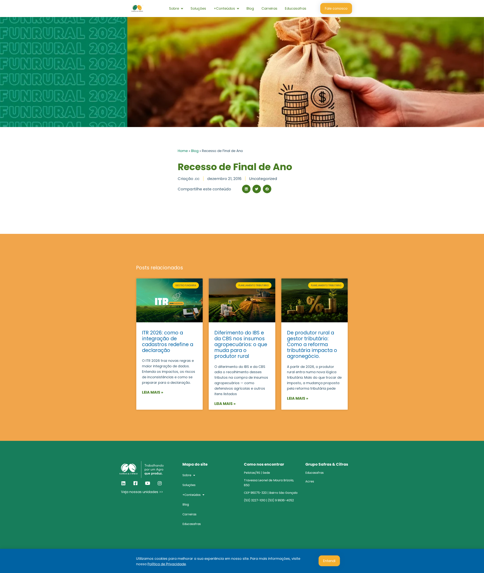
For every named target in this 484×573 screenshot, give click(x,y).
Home (183, 150)
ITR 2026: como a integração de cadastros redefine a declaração (167, 341)
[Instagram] (159, 483)
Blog (250, 8)
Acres (309, 481)
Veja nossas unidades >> (142, 491)
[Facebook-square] (135, 483)
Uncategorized (263, 178)
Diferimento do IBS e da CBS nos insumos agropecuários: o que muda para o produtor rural (240, 344)
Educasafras (295, 8)
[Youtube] (147, 483)
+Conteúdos (224, 8)
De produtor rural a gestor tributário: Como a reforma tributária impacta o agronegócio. (312, 344)
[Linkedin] (123, 483)
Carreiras (269, 8)
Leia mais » (152, 392)
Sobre (174, 8)
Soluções (198, 8)
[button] (246, 189)
